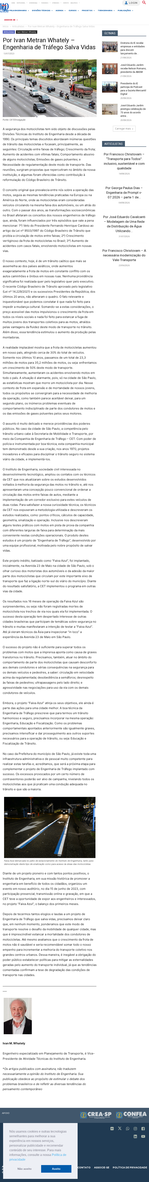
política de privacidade (130, 1167)
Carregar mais (123, 128)
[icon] (112, 1129)
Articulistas (18, 26)
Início (6, 26)
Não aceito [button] (24, 1168)
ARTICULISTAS (113, 143)
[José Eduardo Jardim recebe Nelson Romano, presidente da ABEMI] (110, 68)
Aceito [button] (56, 1168)
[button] (26, 1159)
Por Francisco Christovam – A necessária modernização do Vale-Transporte (124, 255)
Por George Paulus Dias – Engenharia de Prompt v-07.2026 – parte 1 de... (124, 192)
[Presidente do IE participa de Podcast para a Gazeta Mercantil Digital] (110, 87)
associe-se (101, 1167)
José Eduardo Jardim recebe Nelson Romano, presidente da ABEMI (133, 68)
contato (84, 1167)
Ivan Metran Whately (26, 32)
